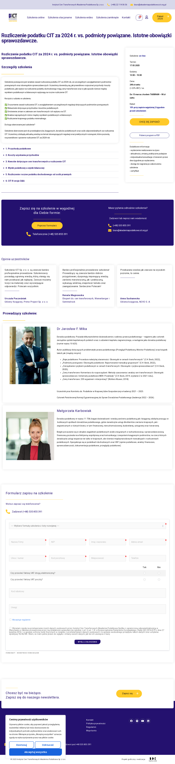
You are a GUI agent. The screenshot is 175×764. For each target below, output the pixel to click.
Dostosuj (21, 745)
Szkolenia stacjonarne (60, 17)
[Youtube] (142, 720)
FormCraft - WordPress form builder (22, 653)
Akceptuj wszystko (35, 752)
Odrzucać (48, 745)
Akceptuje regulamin (21, 620)
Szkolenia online (36, 17)
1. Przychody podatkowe (18, 148)
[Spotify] (137, 720)
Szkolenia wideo (84, 17)
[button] (60, 149)
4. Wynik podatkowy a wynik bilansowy (25, 168)
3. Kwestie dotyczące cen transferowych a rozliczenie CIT (36, 161)
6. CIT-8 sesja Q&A (15, 181)
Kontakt (126, 17)
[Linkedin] (148, 720)
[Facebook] (131, 720)
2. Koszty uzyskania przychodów (22, 155)
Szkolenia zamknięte (107, 17)
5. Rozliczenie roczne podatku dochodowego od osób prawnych (38, 174)
